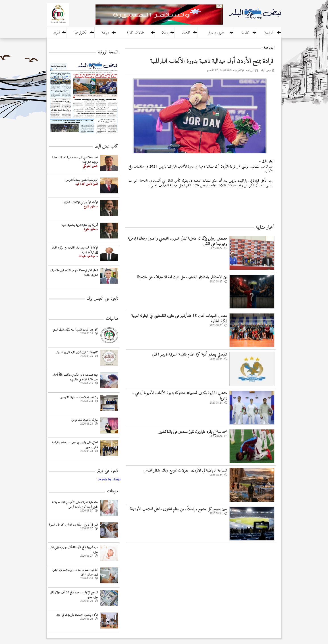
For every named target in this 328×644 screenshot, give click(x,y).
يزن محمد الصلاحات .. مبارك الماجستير (79, 397)
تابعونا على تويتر (107, 471)
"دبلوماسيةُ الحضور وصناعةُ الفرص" (81, 180)
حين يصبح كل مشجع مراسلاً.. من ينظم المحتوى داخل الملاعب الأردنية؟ (178, 509)
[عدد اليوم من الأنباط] (83, 134)
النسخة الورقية (108, 52)
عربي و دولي (216, 32)
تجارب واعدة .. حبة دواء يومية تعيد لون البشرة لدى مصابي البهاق (75, 572)
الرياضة (250, 70)
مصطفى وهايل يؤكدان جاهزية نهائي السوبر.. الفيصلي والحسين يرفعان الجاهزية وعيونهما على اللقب (177, 241)
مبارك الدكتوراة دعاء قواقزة (84, 420)
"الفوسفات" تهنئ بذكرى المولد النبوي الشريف (77, 352)
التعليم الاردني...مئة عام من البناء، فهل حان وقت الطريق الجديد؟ (74, 273)
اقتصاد (186, 32)
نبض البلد (266, 70)
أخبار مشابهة (265, 228)
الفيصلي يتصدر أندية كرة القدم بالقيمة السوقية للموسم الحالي (189, 354)
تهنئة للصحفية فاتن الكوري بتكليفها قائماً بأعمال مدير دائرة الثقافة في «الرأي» (75, 377)
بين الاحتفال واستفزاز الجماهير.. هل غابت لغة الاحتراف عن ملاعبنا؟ (182, 277)
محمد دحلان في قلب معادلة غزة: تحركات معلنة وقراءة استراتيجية (75, 160)
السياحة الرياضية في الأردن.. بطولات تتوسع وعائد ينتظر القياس (185, 470)
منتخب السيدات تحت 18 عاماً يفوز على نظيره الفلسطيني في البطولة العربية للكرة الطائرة (179, 318)
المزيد (56, 32)
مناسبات (112, 319)
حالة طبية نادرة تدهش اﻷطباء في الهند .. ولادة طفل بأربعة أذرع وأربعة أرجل (75, 504)
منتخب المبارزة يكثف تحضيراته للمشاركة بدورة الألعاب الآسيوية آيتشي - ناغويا (179, 396)
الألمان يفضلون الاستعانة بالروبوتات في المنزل (77, 615)
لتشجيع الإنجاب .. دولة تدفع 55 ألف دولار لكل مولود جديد (74, 595)
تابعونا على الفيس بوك (102, 299)
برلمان (165, 32)
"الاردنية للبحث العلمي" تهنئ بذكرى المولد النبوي (75, 329)
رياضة (105, 32)
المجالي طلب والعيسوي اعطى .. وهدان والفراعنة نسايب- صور (75, 445)
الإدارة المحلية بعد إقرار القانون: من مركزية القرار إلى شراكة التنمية (75, 250)
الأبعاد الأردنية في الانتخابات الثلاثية (81, 202)
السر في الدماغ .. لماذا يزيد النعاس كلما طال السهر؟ (73, 524)
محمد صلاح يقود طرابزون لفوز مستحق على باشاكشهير (193, 431)
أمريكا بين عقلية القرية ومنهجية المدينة (80, 225)
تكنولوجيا (80, 32)
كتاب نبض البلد (106, 146)
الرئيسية (269, 32)
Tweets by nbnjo (108, 479)
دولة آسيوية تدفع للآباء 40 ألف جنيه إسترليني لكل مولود (74, 550)
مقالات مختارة (135, 32)
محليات (245, 32)
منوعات (112, 491)
